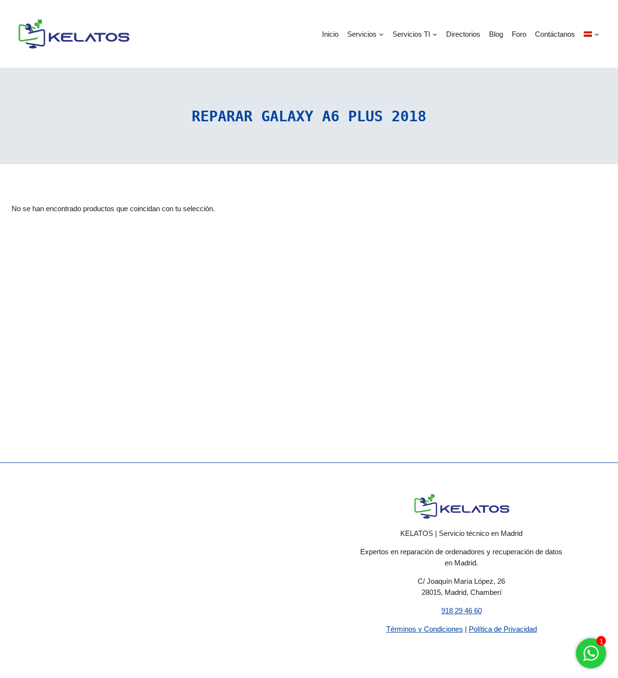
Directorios (463, 34)
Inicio (330, 34)
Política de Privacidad (503, 629)
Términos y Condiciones (424, 629)
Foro (519, 34)
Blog (496, 34)
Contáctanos (555, 34)
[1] (591, 658)
